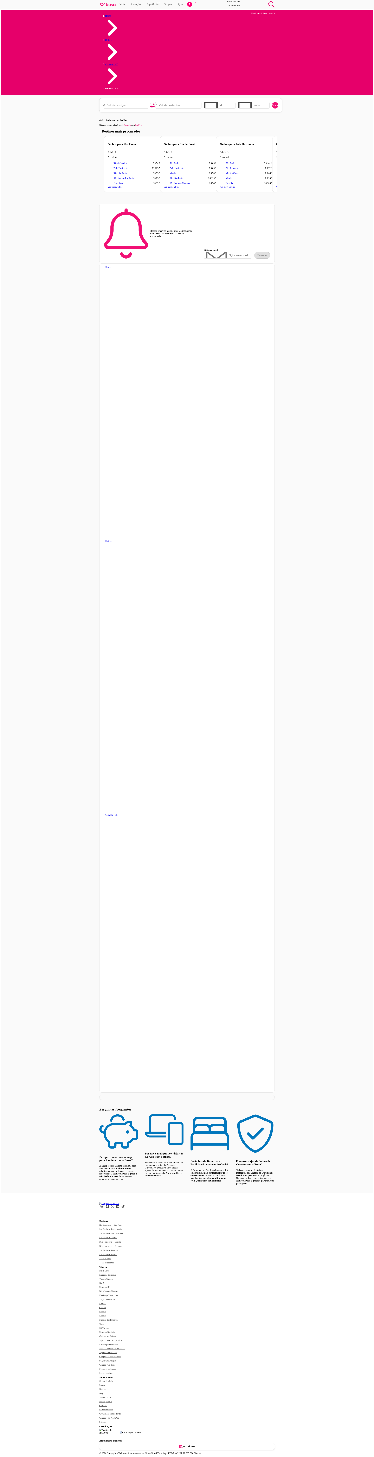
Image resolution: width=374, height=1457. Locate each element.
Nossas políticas (105, 1401)
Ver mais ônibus (115, 187)
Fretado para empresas (108, 1344)
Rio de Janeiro (120, 163)
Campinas (118, 183)
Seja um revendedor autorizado (112, 1348)
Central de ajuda (106, 1381)
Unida (101, 1324)
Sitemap (102, 1422)
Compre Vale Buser (107, 1365)
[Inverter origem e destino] (152, 105)
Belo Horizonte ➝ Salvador (110, 1246)
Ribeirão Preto (120, 173)
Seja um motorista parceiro (110, 1340)
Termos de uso (105, 1397)
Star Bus (102, 1312)
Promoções (136, 4)
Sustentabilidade (106, 1410)
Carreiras (103, 1406)
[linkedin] (117, 1207)
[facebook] (107, 1207)
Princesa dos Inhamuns (108, 1320)
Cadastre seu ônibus (107, 1336)
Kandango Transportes (108, 1295)
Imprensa (103, 1385)
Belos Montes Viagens (108, 1291)
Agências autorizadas (108, 1353)
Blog (101, 1393)
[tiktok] (123, 1207)
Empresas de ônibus (107, 1275)
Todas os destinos (106, 1263)
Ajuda (180, 4)
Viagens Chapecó (106, 1279)
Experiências (153, 4)
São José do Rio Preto (124, 178)
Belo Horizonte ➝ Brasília (110, 1242)
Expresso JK (104, 1287)
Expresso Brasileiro (107, 1332)
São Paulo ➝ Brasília (108, 1255)
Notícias (102, 1389)
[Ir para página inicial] (108, 4)
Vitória (173, 173)
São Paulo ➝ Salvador (108, 1250)
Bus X (101, 1283)
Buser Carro (104, 1271)
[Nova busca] (271, 4)
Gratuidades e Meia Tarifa (110, 1414)
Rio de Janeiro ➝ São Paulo (110, 1225)
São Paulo (174, 163)
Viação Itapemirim (107, 1299)
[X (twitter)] (112, 1207)
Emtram (102, 1303)
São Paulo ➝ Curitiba (108, 1238)
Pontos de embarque (107, 1369)
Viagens (168, 4)
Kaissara (102, 1316)
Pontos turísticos (106, 1373)
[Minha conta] (189, 4)
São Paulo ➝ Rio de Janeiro (110, 1229)
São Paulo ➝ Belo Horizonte (111, 1233)
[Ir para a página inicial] (109, 1203)
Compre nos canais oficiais (110, 1357)
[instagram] (102, 1207)
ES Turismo (104, 1328)
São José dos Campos (180, 183)
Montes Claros (232, 173)
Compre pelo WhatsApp (109, 1418)
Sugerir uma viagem (107, 1361)
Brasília (229, 183)
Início (122, 4)
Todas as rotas (105, 1259)
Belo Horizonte (121, 168)
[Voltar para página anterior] (195, 4)
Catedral (102, 1308)
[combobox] (127, 105)
